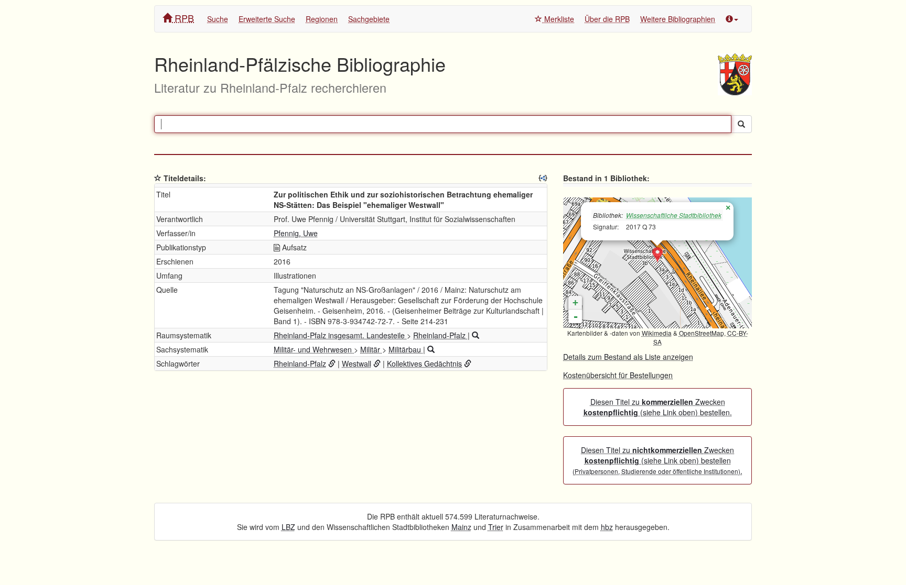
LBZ (288, 527)
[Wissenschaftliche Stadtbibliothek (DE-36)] (657, 255)
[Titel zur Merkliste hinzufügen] (157, 178)
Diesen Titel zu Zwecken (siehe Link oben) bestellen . (657, 460)
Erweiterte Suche (267, 19)
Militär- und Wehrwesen (314, 349)
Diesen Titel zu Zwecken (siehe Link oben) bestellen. (658, 406)
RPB (183, 18)
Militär (371, 349)
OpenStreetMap (701, 332)
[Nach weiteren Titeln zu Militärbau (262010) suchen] (431, 349)
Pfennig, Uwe (296, 233)
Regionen (322, 19)
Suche (217, 19)
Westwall (356, 363)
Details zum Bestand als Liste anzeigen (628, 356)
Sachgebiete (369, 19)
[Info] (731, 19)
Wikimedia (657, 332)
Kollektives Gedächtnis (424, 363)
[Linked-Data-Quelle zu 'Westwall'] (377, 363)
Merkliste (558, 19)
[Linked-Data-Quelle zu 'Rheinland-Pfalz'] (332, 363)
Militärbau (406, 349)
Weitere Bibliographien (677, 19)
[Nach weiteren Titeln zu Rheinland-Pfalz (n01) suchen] (475, 335)
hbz (607, 527)
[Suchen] (741, 124)
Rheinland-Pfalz (440, 335)
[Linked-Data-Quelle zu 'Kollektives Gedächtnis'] (467, 363)
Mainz (461, 527)
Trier (495, 527)
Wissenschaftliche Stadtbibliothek (673, 215)
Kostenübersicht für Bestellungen (618, 375)
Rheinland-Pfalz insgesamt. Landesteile (340, 335)
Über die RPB (607, 19)
